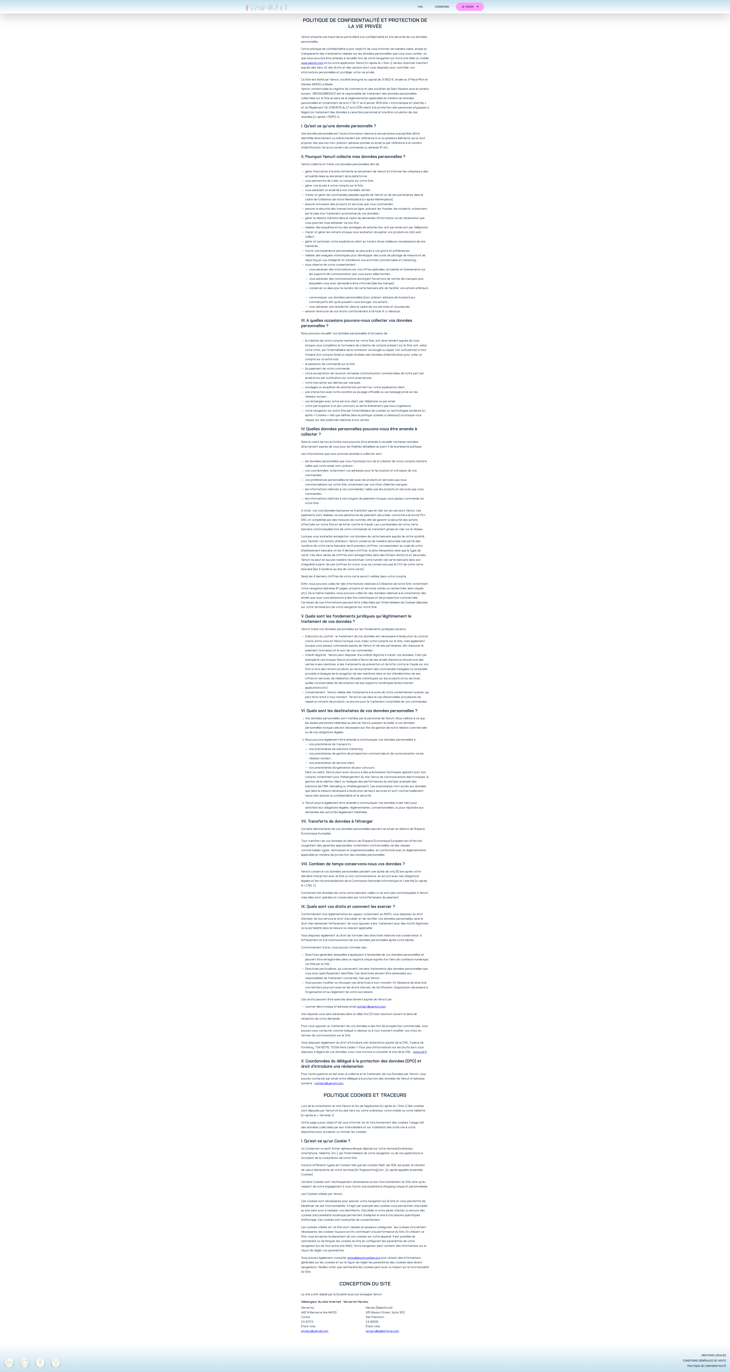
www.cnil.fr (420, 1052)
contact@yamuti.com (371, 1007)
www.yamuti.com (312, 63)
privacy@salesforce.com (382, 1331)
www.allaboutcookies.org (363, 1258)
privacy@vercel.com (314, 1331)
